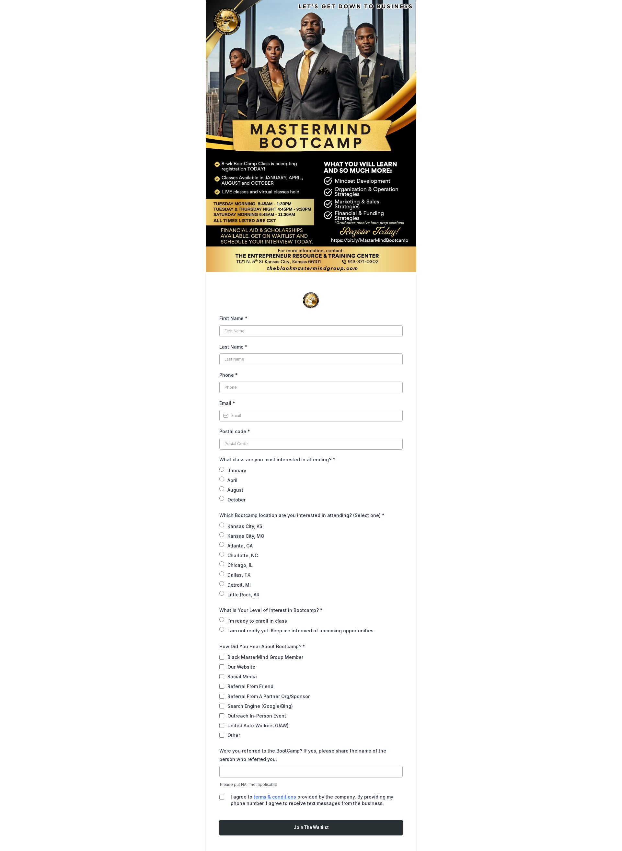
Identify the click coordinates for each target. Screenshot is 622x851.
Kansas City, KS (244, 526)
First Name (233, 318)
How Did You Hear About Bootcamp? (262, 646)
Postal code (234, 431)
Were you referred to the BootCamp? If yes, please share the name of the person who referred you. (302, 755)
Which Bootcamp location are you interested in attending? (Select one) (302, 515)
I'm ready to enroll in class (257, 621)
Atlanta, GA (240, 545)
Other (233, 735)
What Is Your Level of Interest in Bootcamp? (271, 610)
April (232, 480)
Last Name (233, 347)
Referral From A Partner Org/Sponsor (268, 696)
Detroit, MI (239, 585)
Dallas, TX (238, 575)
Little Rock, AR (243, 594)
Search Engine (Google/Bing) (260, 706)
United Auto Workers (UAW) (258, 725)
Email (227, 403)
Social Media (242, 676)
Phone (228, 375)
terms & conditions (275, 796)
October (236, 499)
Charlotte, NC (242, 555)
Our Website (241, 667)
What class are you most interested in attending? (277, 459)
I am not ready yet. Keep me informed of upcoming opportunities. (301, 630)
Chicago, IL (240, 565)
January (236, 470)
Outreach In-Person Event (256, 716)
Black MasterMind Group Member (265, 657)
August (235, 490)
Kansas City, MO (245, 536)
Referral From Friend (250, 686)
